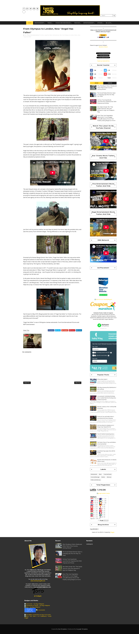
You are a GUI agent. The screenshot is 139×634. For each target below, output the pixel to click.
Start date (94, 358)
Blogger (112, 532)
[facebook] (23, 8)
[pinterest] (37, 8)
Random (110, 83)
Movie (76, 35)
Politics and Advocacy (95, 480)
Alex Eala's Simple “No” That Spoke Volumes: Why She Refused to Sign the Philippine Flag (72, 568)
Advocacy (109, 477)
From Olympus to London (68, 35)
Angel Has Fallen (48, 35)
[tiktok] (23, 11)
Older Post (77, 382)
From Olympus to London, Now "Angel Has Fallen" (31, 343)
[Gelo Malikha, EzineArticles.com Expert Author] (37, 614)
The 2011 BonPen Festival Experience (105, 434)
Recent (97, 83)
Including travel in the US (103, 352)
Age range (95, 346)
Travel (49, 23)
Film (61, 35)
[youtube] (27, 8)
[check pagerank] (103, 493)
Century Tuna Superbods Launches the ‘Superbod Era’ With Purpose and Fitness (106, 101)
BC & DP (108, 23)
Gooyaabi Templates (82, 629)
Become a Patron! (103, 47)
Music (100, 474)
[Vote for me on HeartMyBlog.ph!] (103, 299)
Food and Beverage (95, 477)
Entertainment (88, 23)
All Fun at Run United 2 (102, 379)
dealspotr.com (103, 328)
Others (99, 23)
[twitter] (30, 8)
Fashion (77, 23)
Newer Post (27, 382)
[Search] (114, 15)
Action (42, 35)
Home (30, 23)
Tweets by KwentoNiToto (103, 61)
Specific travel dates (102, 355)
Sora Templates (62, 629)
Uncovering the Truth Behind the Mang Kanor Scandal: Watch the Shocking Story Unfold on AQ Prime (106, 398)
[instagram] (34, 8)
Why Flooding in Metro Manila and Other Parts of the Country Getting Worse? (107, 87)
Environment (39, 23)
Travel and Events (107, 474)
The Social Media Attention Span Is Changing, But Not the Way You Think (106, 94)
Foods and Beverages (63, 23)
